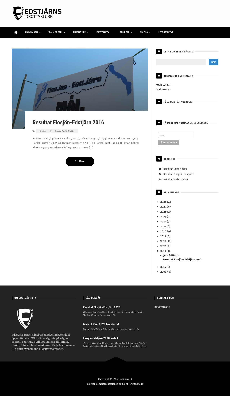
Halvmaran (31, 32)
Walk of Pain (55, 32)
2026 (163, 201)
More (81, 161)
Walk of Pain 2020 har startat (101, 324)
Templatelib (136, 384)
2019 (163, 236)
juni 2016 (169, 255)
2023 (163, 216)
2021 (163, 226)
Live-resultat (165, 32)
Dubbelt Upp (79, 32)
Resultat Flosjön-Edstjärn (64, 131)
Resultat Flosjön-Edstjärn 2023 (101, 307)
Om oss (144, 32)
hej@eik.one (162, 306)
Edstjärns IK (125, 379)
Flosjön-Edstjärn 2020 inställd (101, 338)
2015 (163, 266)
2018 (163, 241)
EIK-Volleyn (102, 32)
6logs (125, 384)
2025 (163, 206)
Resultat (124, 32)
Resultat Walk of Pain (175, 179)
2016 (163, 250)
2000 (163, 271)
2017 (163, 246)
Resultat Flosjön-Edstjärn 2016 (68, 122)
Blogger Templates (97, 384)
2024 (163, 211)
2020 (163, 231)
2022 (163, 221)
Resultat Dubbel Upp (175, 169)
